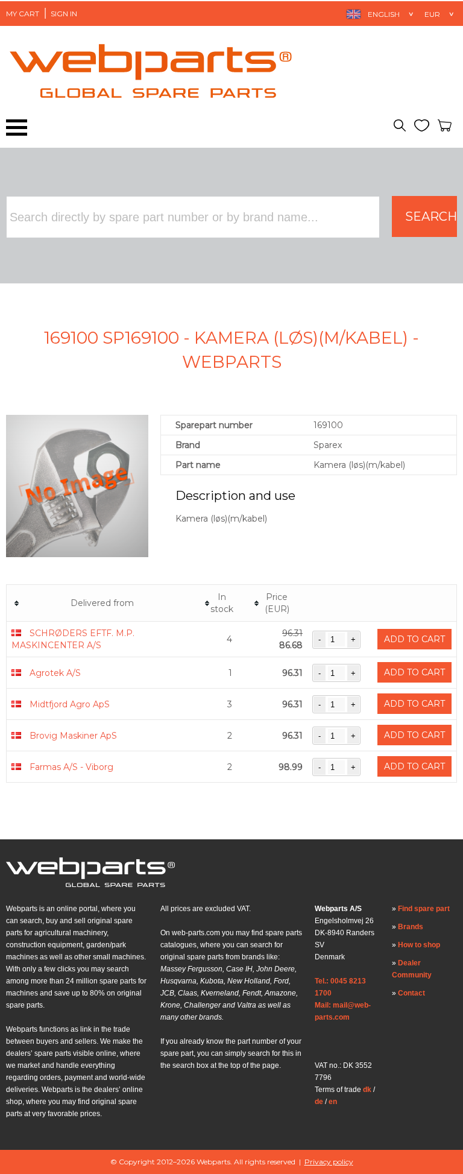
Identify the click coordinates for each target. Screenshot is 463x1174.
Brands (410, 927)
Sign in (64, 13)
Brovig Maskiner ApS (73, 735)
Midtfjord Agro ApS (70, 704)
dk (367, 1089)
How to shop (419, 945)
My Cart (22, 13)
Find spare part (424, 908)
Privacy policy (328, 1161)
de (319, 1101)
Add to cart (414, 639)
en (333, 1101)
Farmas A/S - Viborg (71, 767)
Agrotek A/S (55, 672)
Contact (411, 993)
